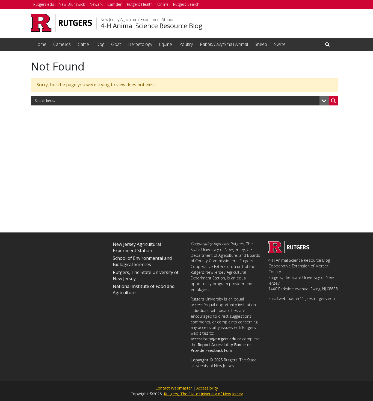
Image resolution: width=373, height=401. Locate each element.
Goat (116, 44)
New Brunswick (72, 4)
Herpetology (140, 44)
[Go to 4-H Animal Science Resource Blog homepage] (288, 252)
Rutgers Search (186, 4)
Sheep (261, 44)
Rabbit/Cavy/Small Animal (224, 44)
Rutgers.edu (43, 4)
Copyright (199, 359)
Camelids (62, 44)
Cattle (83, 44)
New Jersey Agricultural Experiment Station (137, 19)
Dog (100, 44)
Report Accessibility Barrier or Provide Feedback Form (221, 347)
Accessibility (207, 388)
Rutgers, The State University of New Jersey (203, 393)
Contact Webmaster (173, 388)
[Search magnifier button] (333, 100)
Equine (165, 44)
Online (162, 4)
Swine (280, 44)
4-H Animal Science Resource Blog (151, 26)
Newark (96, 4)
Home (40, 44)
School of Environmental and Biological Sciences (142, 261)
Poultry (186, 44)
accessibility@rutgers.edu (213, 338)
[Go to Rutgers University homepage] (61, 22)
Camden (114, 4)
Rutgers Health (140, 4)
